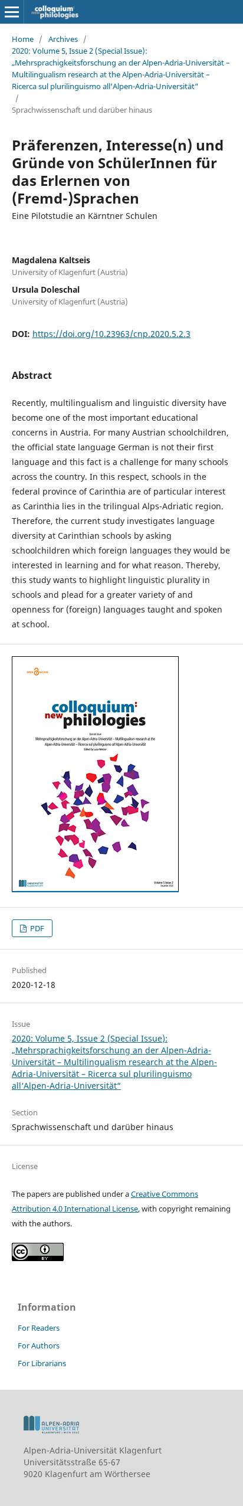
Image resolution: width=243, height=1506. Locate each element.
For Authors (39, 1345)
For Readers (39, 1327)
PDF (36, 928)
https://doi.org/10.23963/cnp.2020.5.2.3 (111, 333)
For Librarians (42, 1363)
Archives (63, 39)
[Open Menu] (12, 12)
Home (23, 39)
